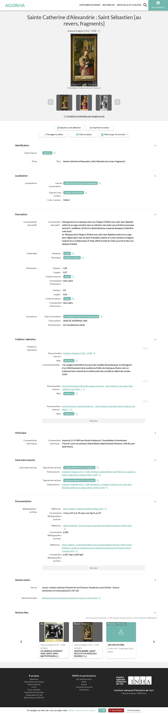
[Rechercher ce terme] (55, 153)
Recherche (109, 4)
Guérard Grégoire (82, 31)
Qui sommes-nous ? (84, 679)
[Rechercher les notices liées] (99, 31)
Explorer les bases (90, 4)
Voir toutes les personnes (120, 618)
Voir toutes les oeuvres (96, 618)
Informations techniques (34, 681)
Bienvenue (34, 679)
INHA (84, 681)
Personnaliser (133, 710)
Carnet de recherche (84, 687)
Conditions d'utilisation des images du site (85, 116)
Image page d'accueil (34, 695)
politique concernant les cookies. (82, 710)
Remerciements (34, 684)
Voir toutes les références (145, 618)
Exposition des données (34, 692)
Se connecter (158, 7)
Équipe (84, 684)
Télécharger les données (115, 134)
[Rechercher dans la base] (100, 598)
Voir (94, 420)
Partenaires (84, 689)
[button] (50, 102)
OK (103, 710)
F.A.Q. (34, 687)
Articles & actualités (129, 4)
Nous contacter (34, 689)
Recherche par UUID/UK (34, 697)
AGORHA (15, 5)
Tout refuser (117, 710)
